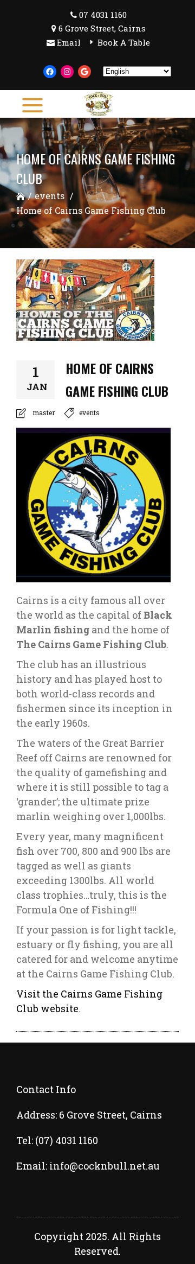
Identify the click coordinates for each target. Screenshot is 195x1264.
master (43, 412)
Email (69, 42)
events (49, 195)
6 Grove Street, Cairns (102, 28)
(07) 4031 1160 (66, 1140)
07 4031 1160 (103, 14)
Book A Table (124, 42)
